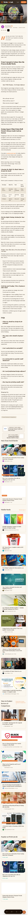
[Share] (20, 911)
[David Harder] (2, 26)
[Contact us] (24, 912)
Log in (18, 2)
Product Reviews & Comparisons (10, 5)
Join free (23, 2)
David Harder (8, 26)
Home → (24, 837)
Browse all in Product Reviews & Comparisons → (20, 703)
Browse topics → (22, 509)
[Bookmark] (16, 911)
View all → (24, 441)
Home (2, 5)
